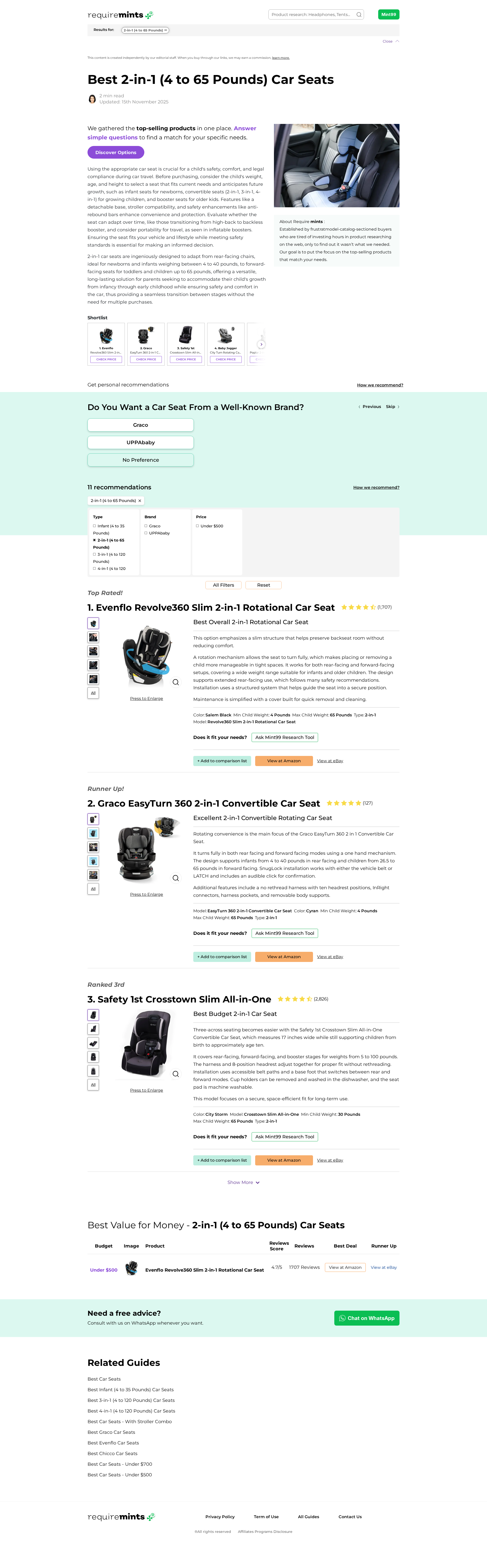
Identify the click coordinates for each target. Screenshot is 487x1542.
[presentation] (92, 344)
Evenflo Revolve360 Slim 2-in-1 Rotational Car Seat (204, 1270)
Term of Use (266, 1516)
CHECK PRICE (106, 359)
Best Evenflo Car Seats (113, 1443)
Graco (140, 425)
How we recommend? (380, 385)
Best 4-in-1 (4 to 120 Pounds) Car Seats (131, 1411)
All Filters (223, 585)
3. (179, 999)
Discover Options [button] (115, 152)
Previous (372, 406)
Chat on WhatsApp (371, 1318)
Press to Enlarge (146, 698)
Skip (390, 406)
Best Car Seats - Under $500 (120, 1475)
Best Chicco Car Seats (112, 1453)
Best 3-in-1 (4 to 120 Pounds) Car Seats (131, 1400)
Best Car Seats (104, 1379)
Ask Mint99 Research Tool (284, 737)
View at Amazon (284, 760)
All (93, 693)
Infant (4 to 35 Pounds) (109, 529)
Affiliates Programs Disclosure (265, 1532)
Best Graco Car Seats (111, 1432)
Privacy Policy (220, 1516)
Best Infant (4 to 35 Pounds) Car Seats (131, 1389)
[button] (243, 41)
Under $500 (211, 526)
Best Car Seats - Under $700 (120, 1464)
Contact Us (350, 1516)
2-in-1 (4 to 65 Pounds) (143, 30)
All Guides (308, 1516)
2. (204, 803)
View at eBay (330, 760)
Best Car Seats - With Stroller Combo (130, 1421)
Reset (263, 585)
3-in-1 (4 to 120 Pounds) (109, 558)
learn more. (281, 58)
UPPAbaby (141, 442)
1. (211, 607)
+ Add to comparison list (222, 760)
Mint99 (388, 14)
